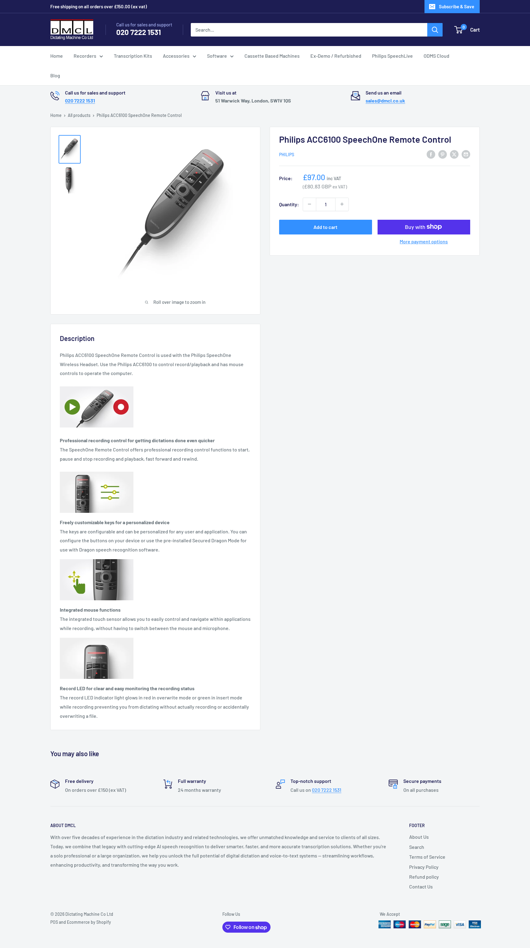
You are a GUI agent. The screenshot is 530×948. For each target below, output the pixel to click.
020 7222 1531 (138, 32)
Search (416, 847)
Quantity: (289, 204)
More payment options (424, 241)
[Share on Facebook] (431, 154)
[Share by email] (466, 154)
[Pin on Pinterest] (442, 154)
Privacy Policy (424, 867)
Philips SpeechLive (392, 56)
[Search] (435, 30)
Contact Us (421, 886)
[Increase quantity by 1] (342, 204)
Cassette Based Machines (272, 56)
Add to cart (325, 227)
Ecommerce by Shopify (89, 922)
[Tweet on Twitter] (454, 154)
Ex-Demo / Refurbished (335, 56)
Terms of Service (427, 857)
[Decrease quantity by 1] (309, 204)
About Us (419, 837)
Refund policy (424, 877)
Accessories (176, 56)
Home (56, 56)
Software (217, 56)
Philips (286, 154)
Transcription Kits (133, 56)
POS (54, 922)
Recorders (85, 56)
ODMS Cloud (436, 56)
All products (79, 115)
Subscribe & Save (456, 6)
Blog (55, 75)
